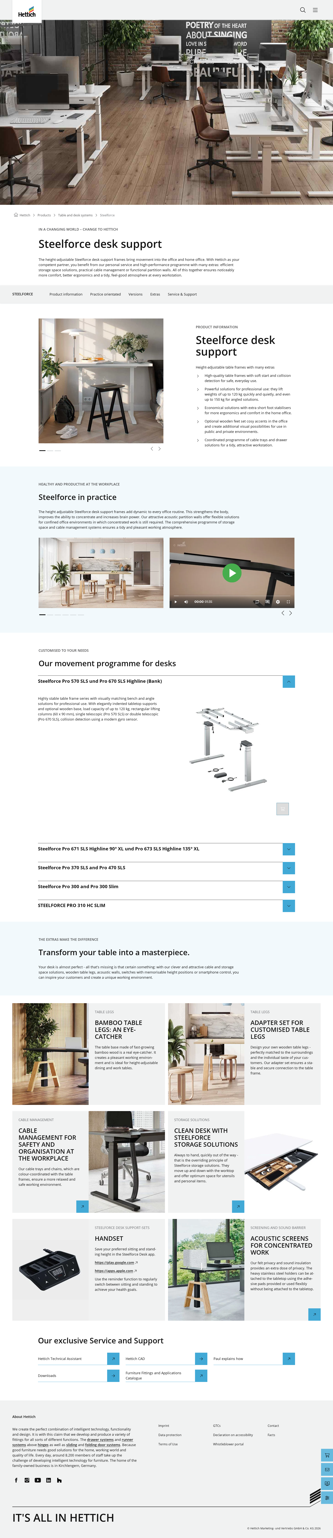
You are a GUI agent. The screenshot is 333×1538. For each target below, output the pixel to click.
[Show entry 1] (42, 450)
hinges (43, 1444)
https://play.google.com (114, 1262)
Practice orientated (105, 294)
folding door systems (102, 1444)
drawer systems (100, 1439)
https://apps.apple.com (114, 1270)
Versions (136, 294)
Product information (66, 294)
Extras (155, 294)
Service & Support (182, 294)
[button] (283, 613)
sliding (71, 1444)
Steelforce (22, 294)
